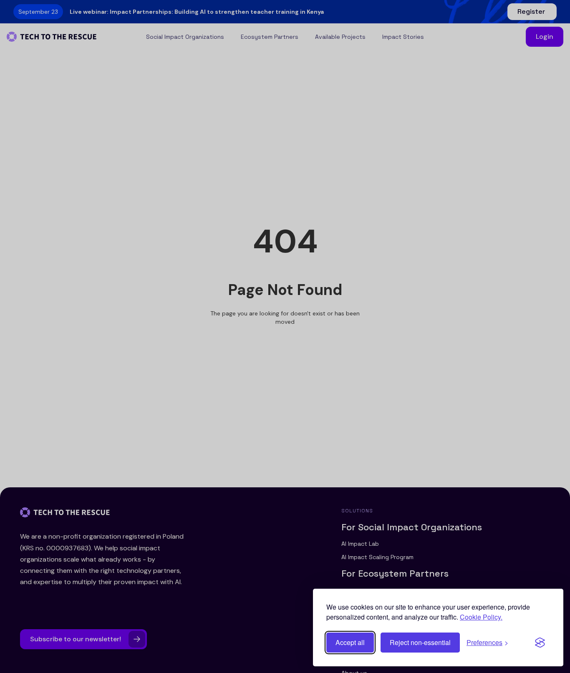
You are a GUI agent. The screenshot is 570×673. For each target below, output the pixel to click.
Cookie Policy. (481, 617)
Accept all (350, 642)
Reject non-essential (420, 642)
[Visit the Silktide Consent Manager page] (540, 643)
